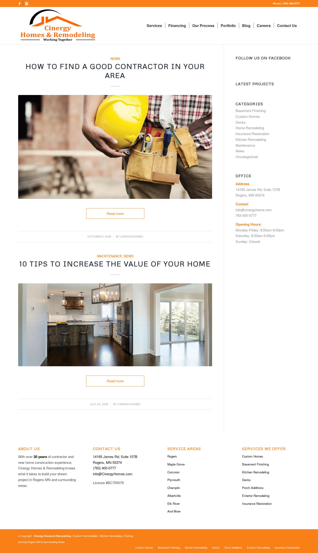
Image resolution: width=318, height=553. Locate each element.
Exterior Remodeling (255, 495)
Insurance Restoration (252, 133)
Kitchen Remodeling (251, 139)
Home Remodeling (250, 127)
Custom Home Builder (85, 536)
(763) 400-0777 (291, 3)
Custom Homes (248, 116)
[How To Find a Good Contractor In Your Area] (115, 147)
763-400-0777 (246, 215)
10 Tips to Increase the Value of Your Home (115, 263)
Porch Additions (253, 487)
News (115, 59)
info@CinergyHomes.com (112, 473)
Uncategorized (247, 156)
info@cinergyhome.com (254, 209)
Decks (241, 122)
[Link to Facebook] (19, 3)
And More (173, 511)
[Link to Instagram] (26, 3)
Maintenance (109, 256)
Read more (115, 213)
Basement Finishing (251, 110)
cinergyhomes (131, 236)
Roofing (128, 536)
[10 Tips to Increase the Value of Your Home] (115, 324)
